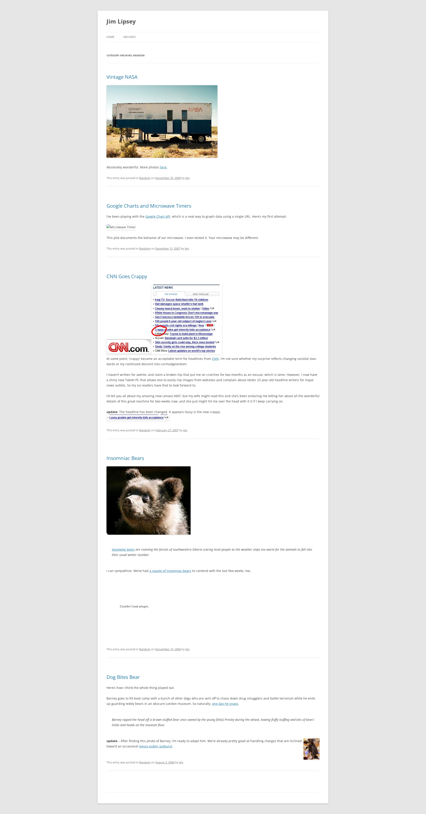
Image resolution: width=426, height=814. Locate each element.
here (163, 167)
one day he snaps (225, 704)
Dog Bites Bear (123, 677)
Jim (187, 178)
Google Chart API (157, 216)
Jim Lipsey (121, 21)
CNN (215, 359)
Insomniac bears (123, 549)
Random (144, 178)
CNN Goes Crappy (126, 276)
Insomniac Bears (125, 458)
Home (110, 37)
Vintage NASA (122, 76)
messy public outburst (155, 746)
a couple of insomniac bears (170, 571)
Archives (129, 37)
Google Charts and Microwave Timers (148, 205)
